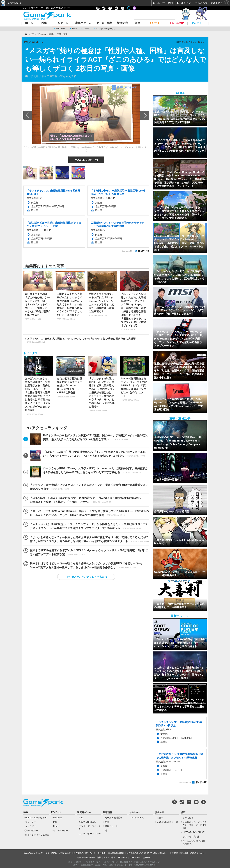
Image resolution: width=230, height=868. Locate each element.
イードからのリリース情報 (89, 857)
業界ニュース (111, 826)
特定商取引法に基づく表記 (192, 853)
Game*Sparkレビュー (36, 817)
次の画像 (144, 115)
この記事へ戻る (86, 160)
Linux (86, 28)
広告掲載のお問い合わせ (84, 853)
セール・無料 (104, 23)
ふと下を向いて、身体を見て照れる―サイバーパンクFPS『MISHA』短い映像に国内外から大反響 (80, 340)
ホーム (29, 23)
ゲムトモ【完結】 (191, 836)
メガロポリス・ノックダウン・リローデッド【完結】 (194, 825)
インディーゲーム (105, 28)
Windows (60, 28)
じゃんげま (188, 817)
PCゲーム (62, 23)
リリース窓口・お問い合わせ (58, 853)
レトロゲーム (137, 817)
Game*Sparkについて (33, 853)
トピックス (30, 353)
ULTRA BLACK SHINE (193, 832)
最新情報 (107, 812)
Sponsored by (127, 251)
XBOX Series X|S (87, 822)
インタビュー (31, 826)
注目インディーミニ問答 (37, 835)
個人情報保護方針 (116, 853)
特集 (44, 23)
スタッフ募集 (109, 857)
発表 (107, 822)
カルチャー (135, 812)
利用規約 (174, 853)
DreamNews (135, 857)
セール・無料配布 (113, 817)
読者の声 (122, 23)
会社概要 (102, 853)
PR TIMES (122, 857)
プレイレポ (30, 822)
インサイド (155, 23)
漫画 (137, 23)
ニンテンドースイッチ (90, 833)
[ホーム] (25, 34)
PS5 (81, 817)
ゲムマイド (198, 23)
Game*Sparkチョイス (167, 822)
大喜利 (160, 817)
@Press (146, 857)
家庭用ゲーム (83, 23)
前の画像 (27, 115)
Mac (74, 28)
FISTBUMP (177, 23)
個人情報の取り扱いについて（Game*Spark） (146, 853)
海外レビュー (31, 830)
